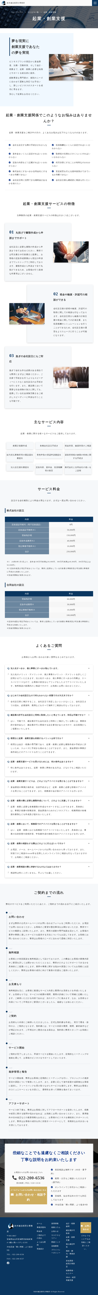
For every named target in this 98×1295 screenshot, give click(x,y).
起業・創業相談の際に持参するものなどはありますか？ (36, 867)
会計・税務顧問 (70, 1225)
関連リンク (55, 1242)
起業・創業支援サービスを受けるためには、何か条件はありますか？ (42, 762)
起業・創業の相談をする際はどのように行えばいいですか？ (38, 843)
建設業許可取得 (70, 1231)
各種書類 (55, 1246)
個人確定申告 (70, 1245)
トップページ (17, 12)
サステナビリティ (55, 1236)
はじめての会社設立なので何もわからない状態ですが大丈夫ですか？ (42, 695)
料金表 (39, 1231)
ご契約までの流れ (41, 1236)
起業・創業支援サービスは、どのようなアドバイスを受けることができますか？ (47, 781)
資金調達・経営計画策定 (70, 1263)
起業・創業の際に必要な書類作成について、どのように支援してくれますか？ (46, 801)
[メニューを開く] (95, 3)
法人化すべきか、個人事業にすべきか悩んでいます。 (35, 668)
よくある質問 (41, 1243)
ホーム (39, 1223)
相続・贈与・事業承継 (70, 1254)
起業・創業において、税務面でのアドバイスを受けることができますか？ (44, 824)
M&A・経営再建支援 (71, 1278)
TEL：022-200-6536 (15, 1254)
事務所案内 (41, 1227)
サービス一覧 (33, 12)
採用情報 (55, 1223)
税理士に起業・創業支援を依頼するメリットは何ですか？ (37, 738)
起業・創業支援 (70, 1238)
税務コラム (55, 1227)
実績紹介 (40, 1249)
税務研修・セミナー (70, 1272)
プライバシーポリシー (55, 1251)
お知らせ (55, 1231)
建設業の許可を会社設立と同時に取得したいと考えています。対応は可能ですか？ (48, 715)
